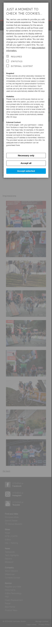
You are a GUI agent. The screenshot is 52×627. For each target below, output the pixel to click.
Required (16, 57)
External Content (22, 66)
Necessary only (26, 155)
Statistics (17, 61)
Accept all (26, 163)
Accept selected (26, 171)
